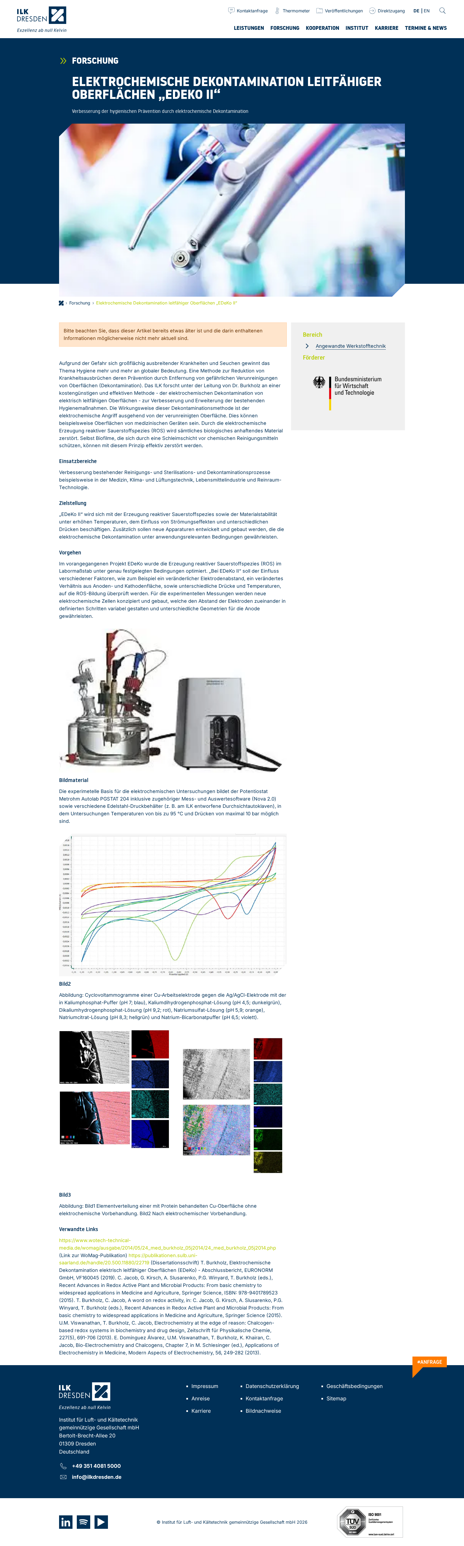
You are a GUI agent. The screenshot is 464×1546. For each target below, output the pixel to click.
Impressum (204, 1386)
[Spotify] (83, 1522)
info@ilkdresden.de (96, 1476)
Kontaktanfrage (264, 1398)
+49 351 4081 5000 (96, 1465)
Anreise (200, 1398)
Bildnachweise (263, 1411)
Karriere (201, 1411)
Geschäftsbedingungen (355, 1386)
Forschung (79, 303)
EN (427, 11)
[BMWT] (348, 393)
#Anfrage (429, 1362)
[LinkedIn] (66, 1522)
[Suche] (442, 10)
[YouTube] (101, 1522)
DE (416, 11)
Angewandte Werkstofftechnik (351, 346)
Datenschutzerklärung (272, 1386)
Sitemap (336, 1398)
